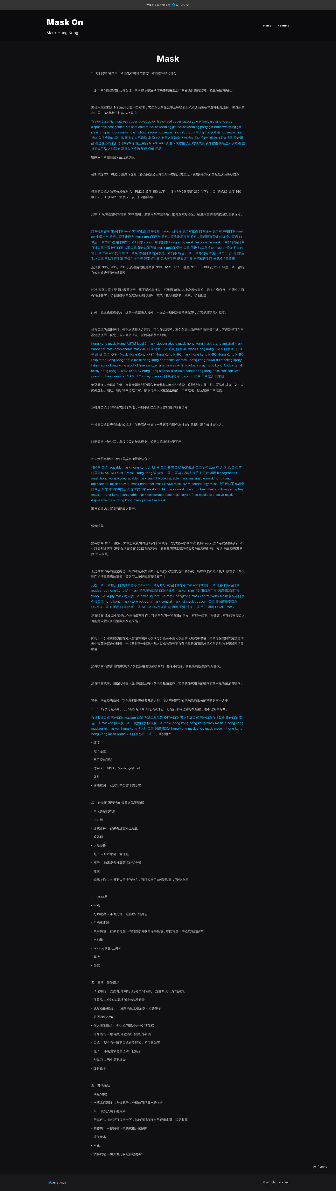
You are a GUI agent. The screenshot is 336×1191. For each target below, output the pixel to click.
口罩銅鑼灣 (167, 590)
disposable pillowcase (198, 121)
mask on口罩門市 (147, 237)
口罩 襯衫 (216, 585)
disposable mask (103, 500)
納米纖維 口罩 (192, 467)
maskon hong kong (122, 728)
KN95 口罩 (222, 349)
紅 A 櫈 (221, 467)
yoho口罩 (151, 242)
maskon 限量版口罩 (116, 723)
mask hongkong (178, 596)
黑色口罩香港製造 (212, 718)
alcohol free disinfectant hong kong (185, 371)
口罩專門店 (200, 253)
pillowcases (223, 121)
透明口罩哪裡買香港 (204, 237)
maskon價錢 (224, 248)
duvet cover (147, 121)
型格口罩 (97, 258)
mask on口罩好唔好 (165, 376)
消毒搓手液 (151, 258)
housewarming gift (162, 127)
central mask (170, 601)
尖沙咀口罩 (146, 728)
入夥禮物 (114, 149)
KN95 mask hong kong (190, 354)
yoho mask (219, 596)
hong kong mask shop (187, 728)
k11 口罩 (137, 242)
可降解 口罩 (99, 467)
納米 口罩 (134, 607)
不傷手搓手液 (133, 258)
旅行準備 (128, 143)
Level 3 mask (224, 607)
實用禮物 (141, 138)
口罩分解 (97, 473)
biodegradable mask (171, 343)
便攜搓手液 (184, 258)
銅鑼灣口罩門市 (228, 590)
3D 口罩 (147, 349)
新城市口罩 (236, 596)
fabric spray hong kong (108, 365)
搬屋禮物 (127, 138)
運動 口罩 (161, 349)
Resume (283, 25)
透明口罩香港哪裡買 (175, 237)
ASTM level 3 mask (141, 343)
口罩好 (226, 242)
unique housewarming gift (166, 132)
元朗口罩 (97, 585)
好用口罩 (238, 242)
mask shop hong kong (107, 590)
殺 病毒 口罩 (162, 473)
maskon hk (99, 728)
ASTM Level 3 (152, 607)
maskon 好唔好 (197, 585)
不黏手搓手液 (114, 258)
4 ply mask (115, 596)
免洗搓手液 (168, 258)
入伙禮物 (213, 132)
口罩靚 (219, 376)
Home (267, 25)
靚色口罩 (117, 231)
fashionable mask (128, 349)
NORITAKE (157, 143)
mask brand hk (188, 489)
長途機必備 (103, 143)
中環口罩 (229, 231)
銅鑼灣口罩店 (228, 237)
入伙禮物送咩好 (109, 138)
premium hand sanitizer (108, 376)
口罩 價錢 (190, 248)
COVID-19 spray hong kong (137, 371)
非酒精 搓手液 (192, 473)
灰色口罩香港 (176, 585)
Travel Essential (102, 121)
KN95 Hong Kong (221, 354)
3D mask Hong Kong (198, 349)
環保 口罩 (193, 607)
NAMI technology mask (200, 484)
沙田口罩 (145, 734)
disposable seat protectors (110, 127)
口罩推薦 (153, 231)
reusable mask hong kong (128, 467)
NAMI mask (173, 484)
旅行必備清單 (223, 138)
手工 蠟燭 (207, 607)
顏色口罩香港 (147, 248)
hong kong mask (128, 500)
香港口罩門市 (218, 253)
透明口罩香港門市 (121, 237)
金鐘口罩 (97, 601)
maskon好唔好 (171, 231)
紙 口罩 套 (235, 467)
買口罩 (163, 242)
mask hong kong (176, 723)
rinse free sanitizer (226, 371)
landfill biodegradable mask (167, 478)
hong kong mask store (121, 601)
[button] (319, 1167)
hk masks (169, 489)
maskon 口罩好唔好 (152, 585)
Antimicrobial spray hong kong (199, 365)
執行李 (116, 143)
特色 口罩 (185, 253)
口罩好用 (205, 231)
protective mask (221, 495)
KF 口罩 (236, 349)
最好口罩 (117, 248)
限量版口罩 (155, 723)
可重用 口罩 (118, 607)
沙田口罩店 (236, 253)
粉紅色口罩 (171, 718)
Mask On (64, 22)
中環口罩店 (130, 253)
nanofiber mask (102, 349)
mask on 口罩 (190, 376)
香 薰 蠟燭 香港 (174, 607)
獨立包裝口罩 (189, 718)
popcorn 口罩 (205, 601)
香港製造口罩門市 (164, 253)
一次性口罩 (138, 723)
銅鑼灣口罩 (162, 728)
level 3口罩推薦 (135, 231)
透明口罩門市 (121, 242)
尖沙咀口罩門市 (206, 590)
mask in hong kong (229, 723)
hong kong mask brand (108, 343)
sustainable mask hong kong (209, 478)
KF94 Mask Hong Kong (128, 354)
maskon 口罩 (133, 718)
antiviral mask (232, 343)
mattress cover (126, 121)
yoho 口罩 (98, 596)
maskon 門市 (111, 253)
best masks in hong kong (218, 489)
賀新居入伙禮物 (230, 143)
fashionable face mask (163, 495)
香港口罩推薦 (100, 248)
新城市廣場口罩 (226, 601)
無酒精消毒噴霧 (224, 258)
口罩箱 (176, 473)
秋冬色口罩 (231, 585)
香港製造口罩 (100, 718)
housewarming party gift (195, 127)
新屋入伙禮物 (175, 143)
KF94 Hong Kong (159, 354)
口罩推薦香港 (100, 231)
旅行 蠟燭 (209, 473)
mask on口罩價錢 (169, 248)
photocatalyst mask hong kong (182, 360)
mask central (200, 596)
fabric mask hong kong (141, 360)
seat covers (139, 127)
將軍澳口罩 (132, 596)
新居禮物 (212, 143)
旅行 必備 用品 (151, 149)
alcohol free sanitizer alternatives (151, 365)
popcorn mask (149, 601)
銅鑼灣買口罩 (136, 489)
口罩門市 (104, 242)
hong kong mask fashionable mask (195, 242)
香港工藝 (209, 467)
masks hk (154, 489)
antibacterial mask (104, 484)
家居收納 (154, 138)
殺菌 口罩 (174, 467)
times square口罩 (153, 596)
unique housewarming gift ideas (123, 132)
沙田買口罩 (226, 484)
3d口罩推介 (206, 248)
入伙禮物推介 (190, 138)
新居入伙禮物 (170, 138)
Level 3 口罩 (100, 607)
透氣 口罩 (175, 349)
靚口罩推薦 (190, 231)
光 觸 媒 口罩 (100, 354)
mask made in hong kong (223, 728)
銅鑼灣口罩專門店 (114, 489)
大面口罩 (130, 248)
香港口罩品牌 (153, 718)
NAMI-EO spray (138, 376)
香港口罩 (145, 253)
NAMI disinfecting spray (224, 360)
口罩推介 (207, 376)
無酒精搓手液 (202, 258)
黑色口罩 (117, 718)
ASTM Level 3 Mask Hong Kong (128, 473)
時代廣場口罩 (148, 590)
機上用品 (142, 143)
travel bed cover (169, 121)
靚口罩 (217, 231)
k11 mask (131, 590)
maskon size (185, 590)
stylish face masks (194, 495)
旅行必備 (207, 138)
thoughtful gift (196, 132)
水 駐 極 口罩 (157, 467)
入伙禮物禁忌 (195, 143)
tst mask (187, 601)
